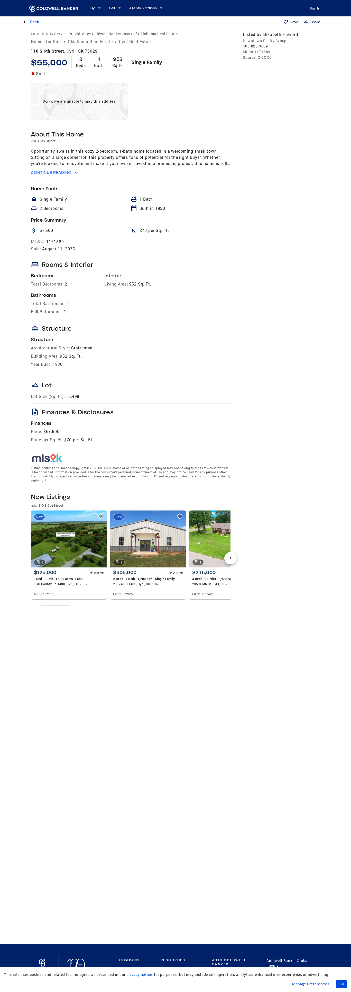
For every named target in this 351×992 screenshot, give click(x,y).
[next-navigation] (230, 558)
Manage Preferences (310, 984)
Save (294, 22)
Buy (91, 8)
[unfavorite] (101, 516)
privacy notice (139, 974)
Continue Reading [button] (51, 172)
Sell (112, 8)
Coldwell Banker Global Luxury (287, 963)
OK (341, 984)
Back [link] (34, 21)
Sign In (315, 8)
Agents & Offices (143, 8)
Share (315, 22)
